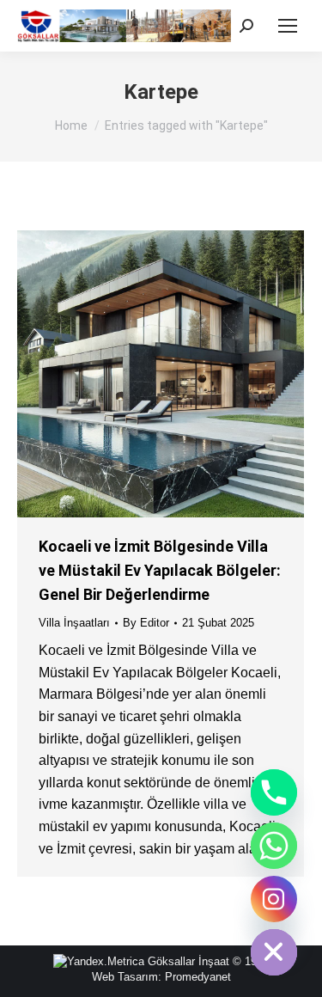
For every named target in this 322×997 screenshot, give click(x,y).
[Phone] (274, 792)
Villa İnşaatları (74, 622)
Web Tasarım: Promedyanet (161, 976)
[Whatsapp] (274, 846)
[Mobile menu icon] (287, 26)
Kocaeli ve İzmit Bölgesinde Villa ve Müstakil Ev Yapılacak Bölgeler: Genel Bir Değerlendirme (160, 570)
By (146, 622)
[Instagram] (274, 899)
